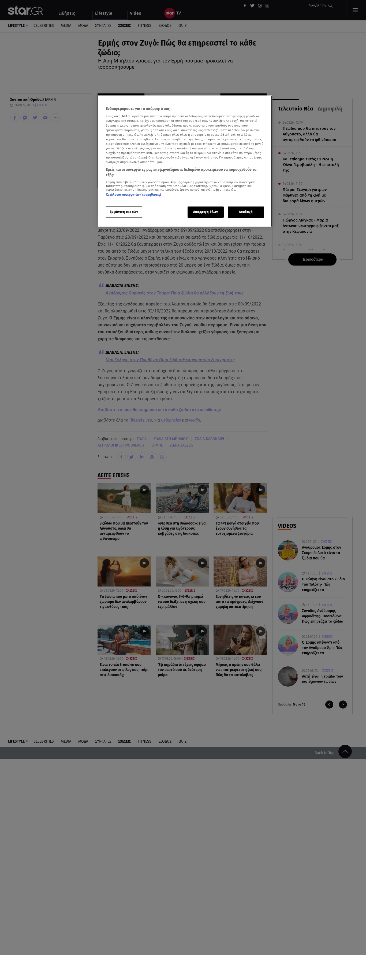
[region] (185, 161)
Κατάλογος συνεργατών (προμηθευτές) (133, 195)
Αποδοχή (246, 212)
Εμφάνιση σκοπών (124, 212)
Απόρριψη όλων (205, 212)
